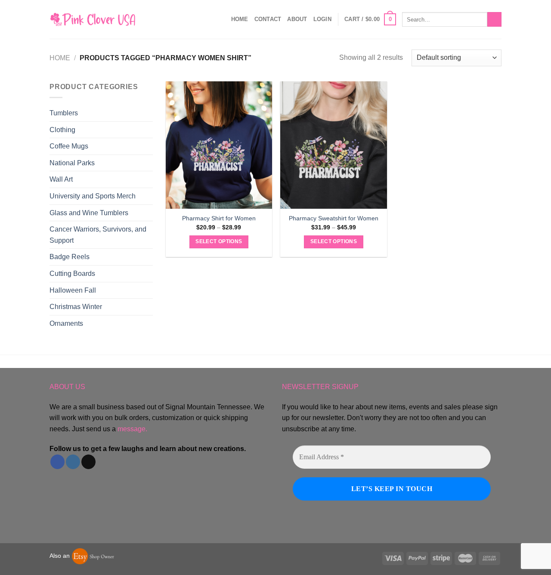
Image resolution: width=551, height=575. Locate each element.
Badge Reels (70, 256)
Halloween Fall (73, 290)
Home (239, 19)
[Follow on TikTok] (88, 461)
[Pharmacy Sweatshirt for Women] (333, 145)
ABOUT (297, 19)
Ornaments (66, 323)
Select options (218, 241)
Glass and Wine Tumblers (89, 212)
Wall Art (61, 179)
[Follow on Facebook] (57, 461)
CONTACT (268, 19)
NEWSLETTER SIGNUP (320, 386)
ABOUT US (67, 386)
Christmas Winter (76, 306)
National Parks (72, 163)
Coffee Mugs (69, 146)
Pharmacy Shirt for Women (219, 218)
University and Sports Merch (93, 196)
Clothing (62, 129)
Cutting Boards (72, 273)
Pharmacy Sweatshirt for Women (333, 218)
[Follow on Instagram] (73, 461)
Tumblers (64, 113)
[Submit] (494, 19)
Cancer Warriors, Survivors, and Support (98, 235)
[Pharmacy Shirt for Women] (219, 145)
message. (132, 429)
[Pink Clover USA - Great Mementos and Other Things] (93, 19)
